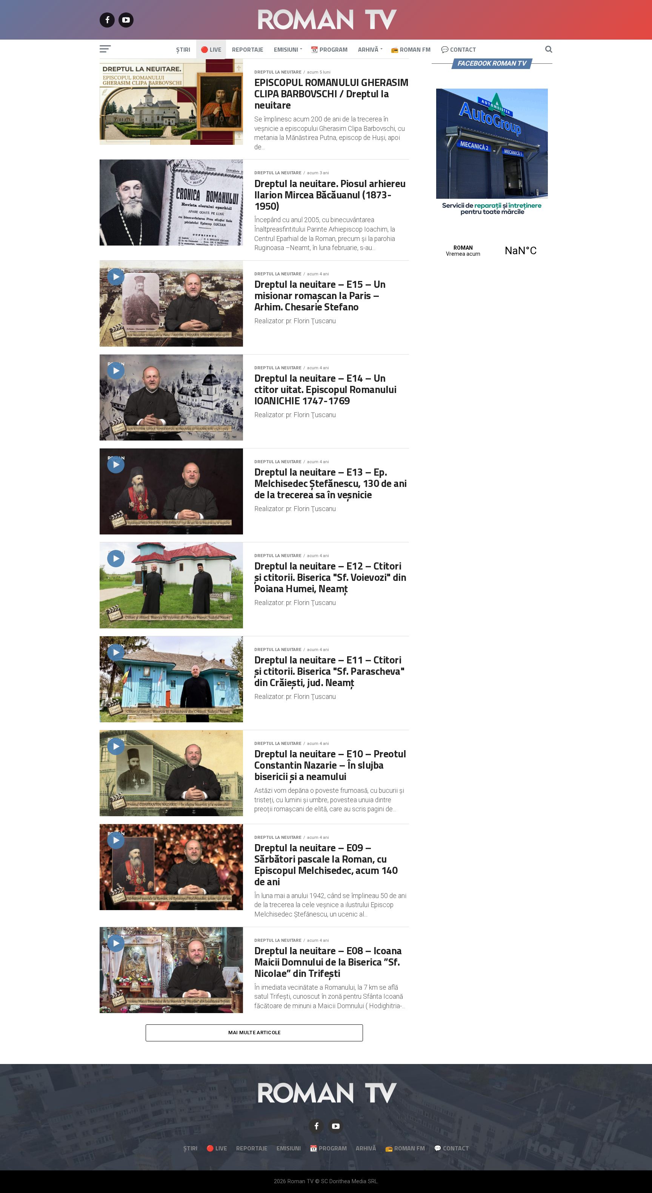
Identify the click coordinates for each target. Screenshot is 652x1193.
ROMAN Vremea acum (492, 250)
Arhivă (368, 49)
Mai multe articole (254, 1032)
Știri (183, 49)
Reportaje (247, 49)
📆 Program (329, 49)
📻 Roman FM (411, 49)
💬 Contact (458, 49)
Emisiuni (286, 49)
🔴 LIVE (211, 49)
